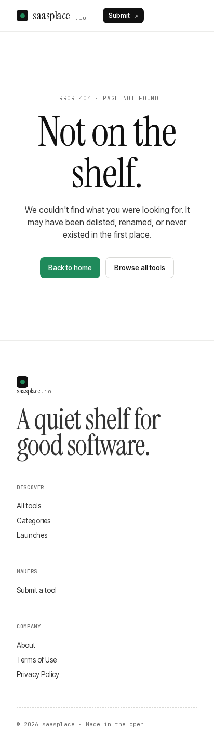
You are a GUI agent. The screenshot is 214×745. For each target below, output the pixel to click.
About (26, 645)
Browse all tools (139, 268)
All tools (29, 506)
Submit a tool (37, 590)
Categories (33, 521)
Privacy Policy (38, 674)
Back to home (70, 268)
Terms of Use (37, 660)
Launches (32, 535)
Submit (123, 15)
